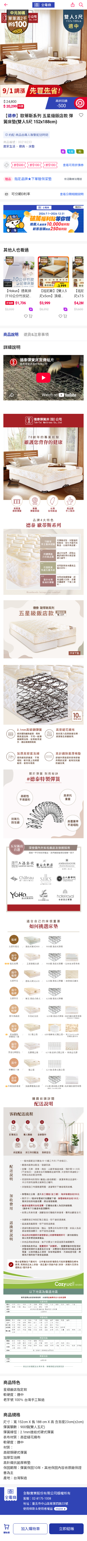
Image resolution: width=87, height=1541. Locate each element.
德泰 (12, 115)
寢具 (22, 146)
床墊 (32, 146)
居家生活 (9, 146)
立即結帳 (66, 1529)
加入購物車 (30, 1529)
